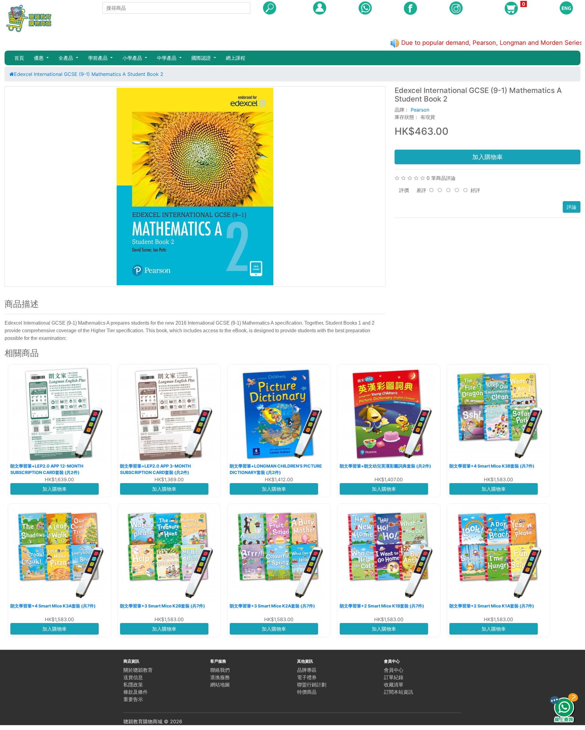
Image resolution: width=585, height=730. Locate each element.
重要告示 (133, 699)
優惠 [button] (39, 58)
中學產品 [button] (167, 58)
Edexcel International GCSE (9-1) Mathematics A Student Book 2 (88, 74)
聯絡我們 (220, 670)
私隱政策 (133, 685)
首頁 (19, 58)
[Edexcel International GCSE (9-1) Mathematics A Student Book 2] (195, 186)
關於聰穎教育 (138, 670)
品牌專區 (307, 670)
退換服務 (220, 677)
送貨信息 (133, 677)
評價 (404, 190)
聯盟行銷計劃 (311, 685)
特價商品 (307, 692)
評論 (571, 207)
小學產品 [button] (133, 58)
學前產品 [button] (98, 58)
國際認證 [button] (201, 58)
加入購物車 (487, 157)
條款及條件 (135, 692)
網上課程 (235, 58)
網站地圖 (220, 685)
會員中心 (393, 670)
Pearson (420, 110)
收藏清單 (393, 685)
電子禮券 (307, 677)
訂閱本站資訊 (398, 692)
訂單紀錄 (393, 677)
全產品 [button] (66, 58)
